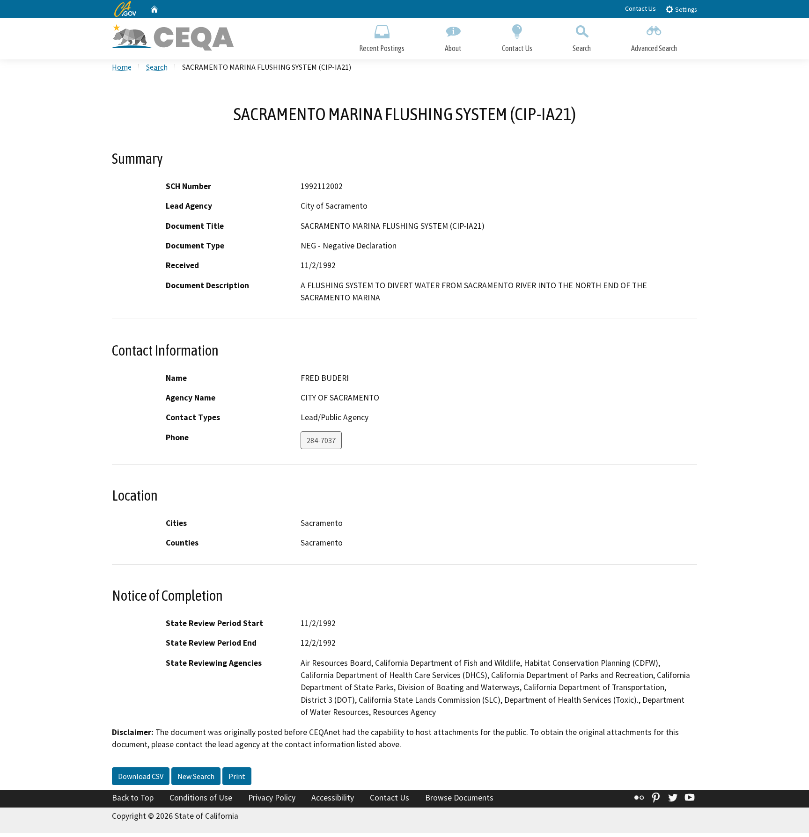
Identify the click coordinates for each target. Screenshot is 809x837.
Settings (685, 10)
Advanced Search (654, 48)
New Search (195, 776)
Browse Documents (459, 798)
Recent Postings (381, 48)
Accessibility (332, 798)
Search (582, 48)
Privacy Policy (271, 798)
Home (122, 67)
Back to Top (133, 798)
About (453, 48)
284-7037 (321, 440)
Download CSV (140, 776)
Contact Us (640, 8)
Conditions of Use (200, 798)
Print (236, 776)
